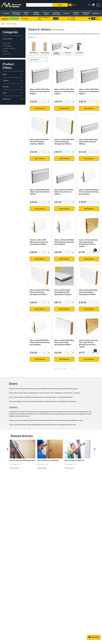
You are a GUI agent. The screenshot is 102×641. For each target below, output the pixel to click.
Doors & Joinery (13, 39)
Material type (13, 99)
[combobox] (39, 5)
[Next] (94, 449)
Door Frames (79, 52)
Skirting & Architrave (56, 53)
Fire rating (13, 87)
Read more (31, 37)
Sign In (98, 4)
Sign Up (98, 6)
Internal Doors (34, 52)
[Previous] (7, 449)
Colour (13, 93)
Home (3, 24)
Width (13, 74)
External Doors (45, 52)
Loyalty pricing (71, 18)
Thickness (13, 80)
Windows (67, 52)
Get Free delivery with (48, 18)
